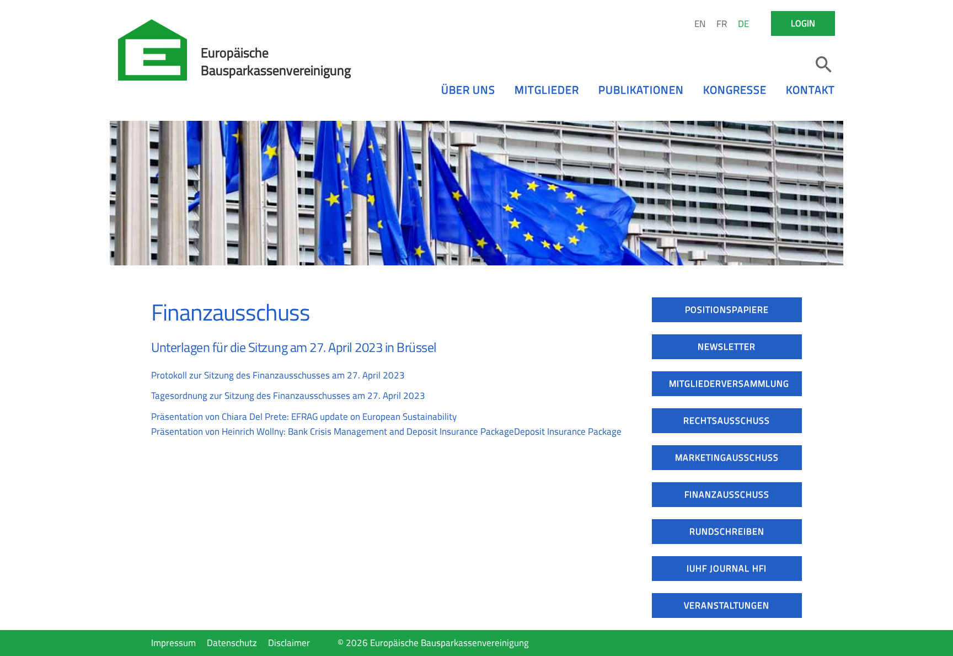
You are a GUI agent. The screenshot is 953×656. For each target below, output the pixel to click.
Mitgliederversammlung (729, 383)
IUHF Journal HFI (727, 568)
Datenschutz (232, 643)
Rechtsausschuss (726, 420)
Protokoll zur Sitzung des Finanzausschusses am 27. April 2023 (278, 375)
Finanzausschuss (726, 494)
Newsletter (727, 346)
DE (743, 24)
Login (803, 23)
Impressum (173, 643)
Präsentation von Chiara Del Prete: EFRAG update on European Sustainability (304, 416)
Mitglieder (547, 89)
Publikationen (641, 89)
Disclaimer (289, 643)
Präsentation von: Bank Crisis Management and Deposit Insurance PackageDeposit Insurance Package (386, 431)
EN (699, 24)
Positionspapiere (727, 309)
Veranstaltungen (726, 605)
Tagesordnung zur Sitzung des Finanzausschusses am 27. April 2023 (288, 395)
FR (721, 24)
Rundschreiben (726, 531)
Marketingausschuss (727, 457)
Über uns (468, 89)
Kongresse (735, 89)
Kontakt (810, 89)
